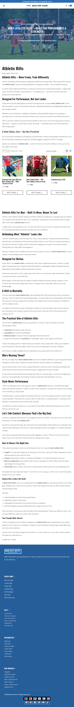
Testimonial (7, 654)
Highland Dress (8, 687)
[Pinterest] (31, 702)
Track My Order (8, 625)
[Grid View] (67, 151)
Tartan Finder (8, 649)
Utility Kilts (8, 586)
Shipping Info (8, 623)
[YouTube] (43, 702)
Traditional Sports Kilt (58, 179)
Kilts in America (8, 682)
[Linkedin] (39, 702)
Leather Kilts (8, 589)
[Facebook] (26, 702)
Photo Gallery (8, 651)
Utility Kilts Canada (9, 674)
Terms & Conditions (9, 618)
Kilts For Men (8, 580)
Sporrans (7, 595)
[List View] (70, 151)
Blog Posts (7, 641)
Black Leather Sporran (10, 679)
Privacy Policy (8, 613)
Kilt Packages (8, 592)
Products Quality (9, 646)
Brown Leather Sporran (11, 684)
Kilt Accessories (9, 598)
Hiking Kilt (7, 672)
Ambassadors (8, 656)
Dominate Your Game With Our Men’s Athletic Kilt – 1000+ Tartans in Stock (11, 181)
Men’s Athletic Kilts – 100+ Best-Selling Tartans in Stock (36, 180)
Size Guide (7, 644)
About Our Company (10, 616)
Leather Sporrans (9, 677)
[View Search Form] (66, 5)
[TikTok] (47, 702)
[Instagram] (35, 702)
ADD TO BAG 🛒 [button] (12, 193)
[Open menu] (4, 5)
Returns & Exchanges (10, 621)
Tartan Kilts (8, 583)
